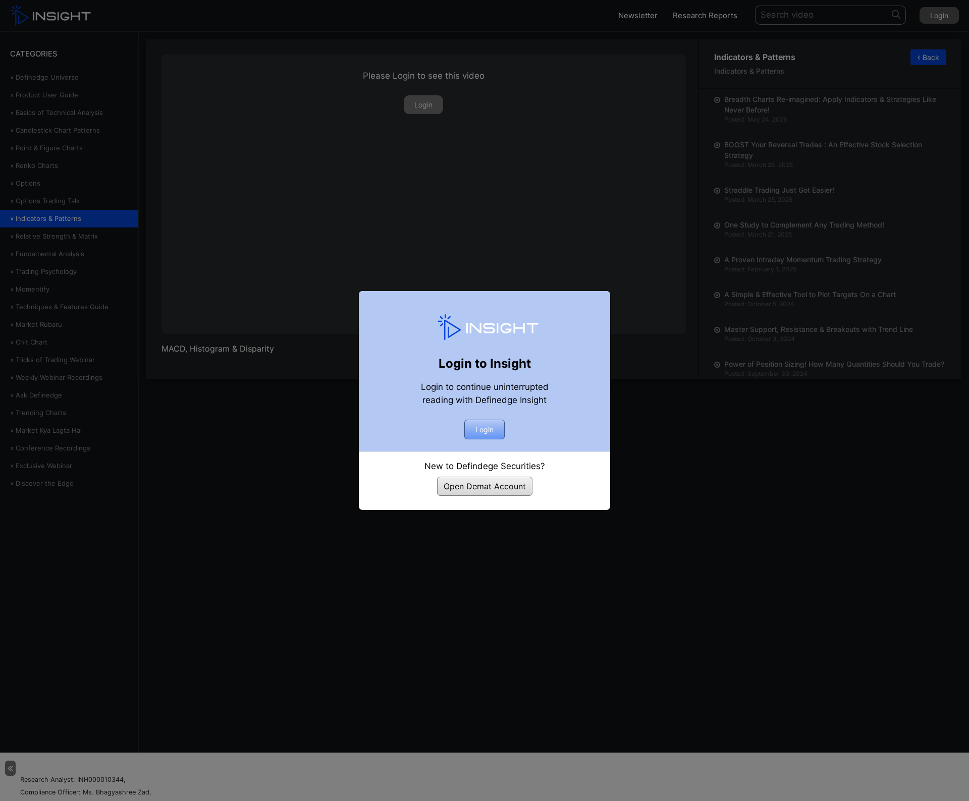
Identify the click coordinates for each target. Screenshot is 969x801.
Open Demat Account (485, 486)
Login (484, 429)
